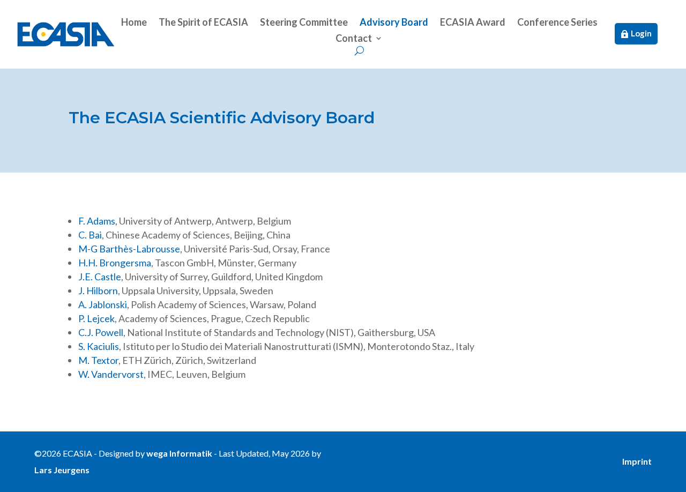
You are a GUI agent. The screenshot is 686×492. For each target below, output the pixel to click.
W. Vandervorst (111, 374)
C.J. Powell (100, 332)
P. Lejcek (96, 318)
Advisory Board (394, 23)
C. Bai (90, 235)
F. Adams (96, 221)
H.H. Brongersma (114, 263)
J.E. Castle (99, 276)
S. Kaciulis (98, 346)
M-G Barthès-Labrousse (129, 249)
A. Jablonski (102, 304)
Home (134, 23)
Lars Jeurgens (62, 470)
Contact (353, 39)
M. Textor (98, 360)
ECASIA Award (472, 23)
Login (641, 33)
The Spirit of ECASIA (203, 23)
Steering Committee (304, 23)
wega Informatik (179, 453)
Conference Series (557, 23)
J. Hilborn (98, 290)
